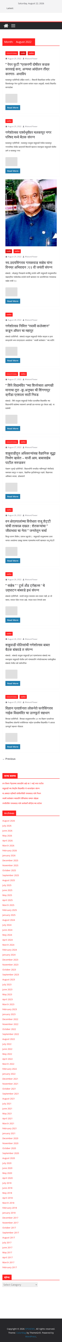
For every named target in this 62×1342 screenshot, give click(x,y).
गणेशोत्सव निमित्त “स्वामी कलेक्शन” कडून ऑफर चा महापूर (27, 328)
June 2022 (7, 1049)
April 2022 (7, 1058)
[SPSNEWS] (6, 25)
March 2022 (8, 1063)
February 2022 (9, 1068)
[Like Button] (11, 98)
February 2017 (9, 1267)
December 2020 (10, 1138)
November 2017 (10, 1222)
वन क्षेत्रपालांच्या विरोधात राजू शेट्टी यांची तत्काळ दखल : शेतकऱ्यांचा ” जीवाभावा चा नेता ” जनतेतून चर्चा (28, 526)
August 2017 (8, 1237)
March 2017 (8, 1262)
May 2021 (7, 1113)
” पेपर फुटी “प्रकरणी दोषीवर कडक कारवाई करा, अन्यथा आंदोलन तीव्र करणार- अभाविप (27, 69)
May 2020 (7, 1173)
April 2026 (7, 840)
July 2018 (6, 1183)
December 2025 (10, 860)
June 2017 (7, 1247)
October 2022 (9, 1029)
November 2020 (10, 1143)
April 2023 (7, 999)
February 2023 (9, 1009)
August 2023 (8, 979)
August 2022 (8, 1039)
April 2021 (7, 1118)
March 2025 (8, 905)
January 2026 (8, 855)
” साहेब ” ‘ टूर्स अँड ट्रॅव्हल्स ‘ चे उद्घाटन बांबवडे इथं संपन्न (25, 588)
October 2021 (9, 1088)
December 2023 (10, 959)
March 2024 (8, 944)
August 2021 (8, 1098)
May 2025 (7, 895)
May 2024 (7, 934)
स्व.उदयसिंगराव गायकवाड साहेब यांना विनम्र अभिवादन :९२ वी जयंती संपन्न (28, 265)
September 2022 (10, 1034)
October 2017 (9, 1227)
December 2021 (10, 1078)
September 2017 (10, 1232)
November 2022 (10, 1024)
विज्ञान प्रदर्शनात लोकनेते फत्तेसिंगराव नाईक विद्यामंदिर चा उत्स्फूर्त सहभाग (29, 710)
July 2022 (6, 1044)
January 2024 (8, 954)
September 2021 (10, 1093)
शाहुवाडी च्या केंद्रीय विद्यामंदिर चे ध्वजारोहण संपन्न (21, 788)
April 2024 (7, 939)
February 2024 (9, 949)
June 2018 (7, 1188)
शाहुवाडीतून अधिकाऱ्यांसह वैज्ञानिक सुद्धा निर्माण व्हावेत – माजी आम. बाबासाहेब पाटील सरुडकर (30, 458)
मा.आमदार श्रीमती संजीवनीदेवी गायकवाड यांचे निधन (21, 793)
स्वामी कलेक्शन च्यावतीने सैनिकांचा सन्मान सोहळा (20, 798)
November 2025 (10, 865)
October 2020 (9, 1148)
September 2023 (10, 974)
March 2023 (8, 1004)
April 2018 (7, 1197)
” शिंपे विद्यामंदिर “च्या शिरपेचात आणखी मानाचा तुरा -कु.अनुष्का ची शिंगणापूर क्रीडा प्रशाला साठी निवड (29, 390)
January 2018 (8, 1212)
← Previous (8, 758)
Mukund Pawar (31, 58)
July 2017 (6, 1242)
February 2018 (9, 1207)
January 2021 (8, 1133)
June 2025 (7, 890)
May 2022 (7, 1054)
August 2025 (8, 880)
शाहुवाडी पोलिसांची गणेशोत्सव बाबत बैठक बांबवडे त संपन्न (27, 647)
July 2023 (6, 984)
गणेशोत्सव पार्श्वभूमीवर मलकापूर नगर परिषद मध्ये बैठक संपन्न (28, 134)
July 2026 (6, 825)
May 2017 (7, 1252)
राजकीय (23, 53)
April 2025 (7, 900)
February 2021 (9, 1128)
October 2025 (9, 870)
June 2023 (7, 989)
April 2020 (7, 1178)
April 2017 (7, 1257)
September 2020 (10, 1153)
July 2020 (6, 1163)
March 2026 (8, 845)
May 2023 (7, 994)
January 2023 (8, 1014)
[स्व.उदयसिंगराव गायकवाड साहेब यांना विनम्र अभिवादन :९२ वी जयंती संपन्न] (31, 212)
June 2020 (7, 1168)
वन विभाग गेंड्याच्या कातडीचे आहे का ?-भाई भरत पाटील (22, 783)
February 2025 (9, 910)
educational (12, 53)
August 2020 (8, 1158)
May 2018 (7, 1192)
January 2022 (8, 1073)
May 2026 (7, 835)
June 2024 (7, 929)
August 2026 (8, 820)
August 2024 (8, 920)
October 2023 (9, 969)
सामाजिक (31, 53)
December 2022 (10, 1019)
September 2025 (10, 875)
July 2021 (6, 1103)
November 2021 (10, 1083)
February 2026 (9, 850)
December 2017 (10, 1217)
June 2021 (7, 1108)
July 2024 (6, 924)
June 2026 (7, 830)
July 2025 (6, 885)
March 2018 (8, 1202)
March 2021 (8, 1123)
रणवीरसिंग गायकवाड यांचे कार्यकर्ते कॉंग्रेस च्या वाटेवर (22, 803)
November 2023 (10, 964)
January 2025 (8, 915)
